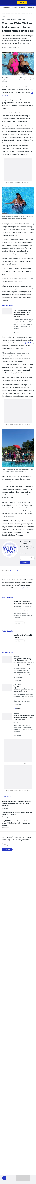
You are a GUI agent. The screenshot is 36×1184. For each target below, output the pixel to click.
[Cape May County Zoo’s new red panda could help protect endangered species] (7, 690)
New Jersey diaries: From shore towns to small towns (17, 15)
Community (6, 7)
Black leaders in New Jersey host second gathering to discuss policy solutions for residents (23, 313)
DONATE (23, 3)
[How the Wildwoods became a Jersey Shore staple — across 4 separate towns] (7, 718)
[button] (4, 1178)
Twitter (14, 570)
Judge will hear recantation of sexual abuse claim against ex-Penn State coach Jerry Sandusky (16, 803)
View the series (19, 623)
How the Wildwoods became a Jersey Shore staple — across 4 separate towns (24, 717)
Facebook (10, 570)
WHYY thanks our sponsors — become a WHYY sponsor (18, 182)
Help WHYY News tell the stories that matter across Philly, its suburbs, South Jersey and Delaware (17, 823)
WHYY (7, 3)
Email (18, 570)
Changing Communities (18, 7)
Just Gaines (29, 343)
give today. (26, 588)
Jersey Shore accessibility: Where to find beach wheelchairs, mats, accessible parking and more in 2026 (24, 662)
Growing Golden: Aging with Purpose (14, 19)
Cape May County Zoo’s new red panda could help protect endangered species (23, 689)
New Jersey (31, 7)
